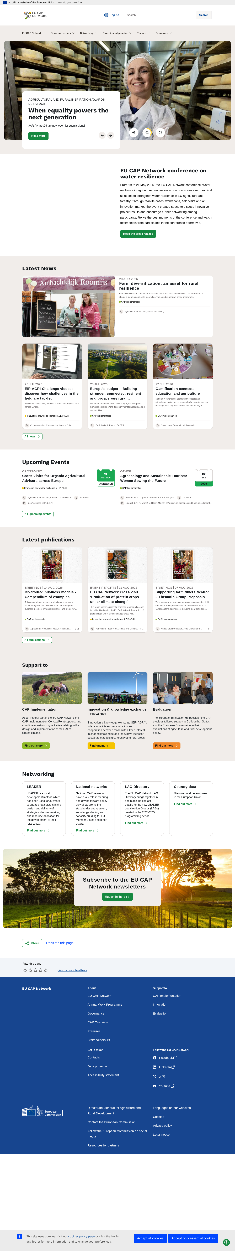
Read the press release (138, 233)
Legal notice (161, 1134)
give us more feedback (72, 970)
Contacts (94, 1057)
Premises (94, 1031)
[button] (38, 136)
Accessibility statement (103, 1075)
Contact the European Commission (112, 1122)
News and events (61, 33)
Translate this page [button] (59, 943)
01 (133, 132)
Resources (162, 33)
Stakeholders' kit (99, 1040)
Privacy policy (162, 1125)
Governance (96, 1013)
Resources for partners (103, 1145)
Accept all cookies (150, 1238)
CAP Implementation (167, 995)
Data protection (98, 1066)
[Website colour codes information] (226, 1242)
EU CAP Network (31, 33)
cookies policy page (81, 1236)
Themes (141, 33)
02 (147, 132)
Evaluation (160, 1013)
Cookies (158, 1117)
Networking (87, 33)
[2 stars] (28, 970)
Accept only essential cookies (193, 1238)
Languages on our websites (172, 1108)
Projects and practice (115, 33)
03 (160, 132)
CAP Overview (98, 1022)
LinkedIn (167, 1067)
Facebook (168, 1057)
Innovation (160, 1004)
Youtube (167, 1086)
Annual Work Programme (105, 1004)
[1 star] (25, 970)
